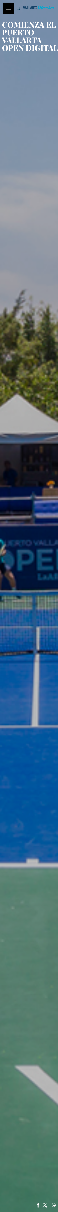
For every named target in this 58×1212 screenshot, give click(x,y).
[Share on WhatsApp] (53, 1205)
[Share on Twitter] (45, 1205)
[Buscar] (18, 8)
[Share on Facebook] (38, 1205)
